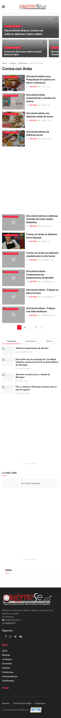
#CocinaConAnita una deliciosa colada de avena (39, 115)
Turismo (6, 667)
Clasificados (8, 680)
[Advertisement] (30, 179)
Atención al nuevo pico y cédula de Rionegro (33, 376)
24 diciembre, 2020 (47, 260)
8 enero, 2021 (45, 241)
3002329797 (10, 623)
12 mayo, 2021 (45, 105)
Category (12, 63)
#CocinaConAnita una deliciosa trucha (37, 133)
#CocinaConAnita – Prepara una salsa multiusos (40, 310)
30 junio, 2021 (45, 87)
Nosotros (6, 703)
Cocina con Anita (12, 26)
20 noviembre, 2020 (47, 315)
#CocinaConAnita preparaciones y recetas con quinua (41, 98)
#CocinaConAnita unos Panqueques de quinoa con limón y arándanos (40, 79)
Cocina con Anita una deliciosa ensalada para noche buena (42, 254)
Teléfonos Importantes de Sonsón (32, 348)
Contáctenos (40, 703)
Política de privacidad (22, 703)
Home (4, 63)
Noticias (6, 654)
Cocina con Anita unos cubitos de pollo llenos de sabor (23, 53)
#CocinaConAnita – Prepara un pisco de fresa (42, 291)
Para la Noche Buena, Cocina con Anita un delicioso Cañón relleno (23, 32)
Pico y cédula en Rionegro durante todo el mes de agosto (36, 388)
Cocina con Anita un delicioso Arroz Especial (41, 236)
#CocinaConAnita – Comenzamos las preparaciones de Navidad (39, 274)
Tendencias (22, 63)
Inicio (5, 650)
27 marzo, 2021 (46, 139)
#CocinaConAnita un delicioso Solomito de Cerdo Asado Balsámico (42, 219)
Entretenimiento (10, 676)
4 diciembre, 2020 (47, 282)
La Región (7, 659)
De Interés (7, 663)
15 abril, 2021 (45, 120)
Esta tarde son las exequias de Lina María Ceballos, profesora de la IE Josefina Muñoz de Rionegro (37, 362)
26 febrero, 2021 (47, 226)
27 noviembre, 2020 (47, 297)
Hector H (33, 87)
